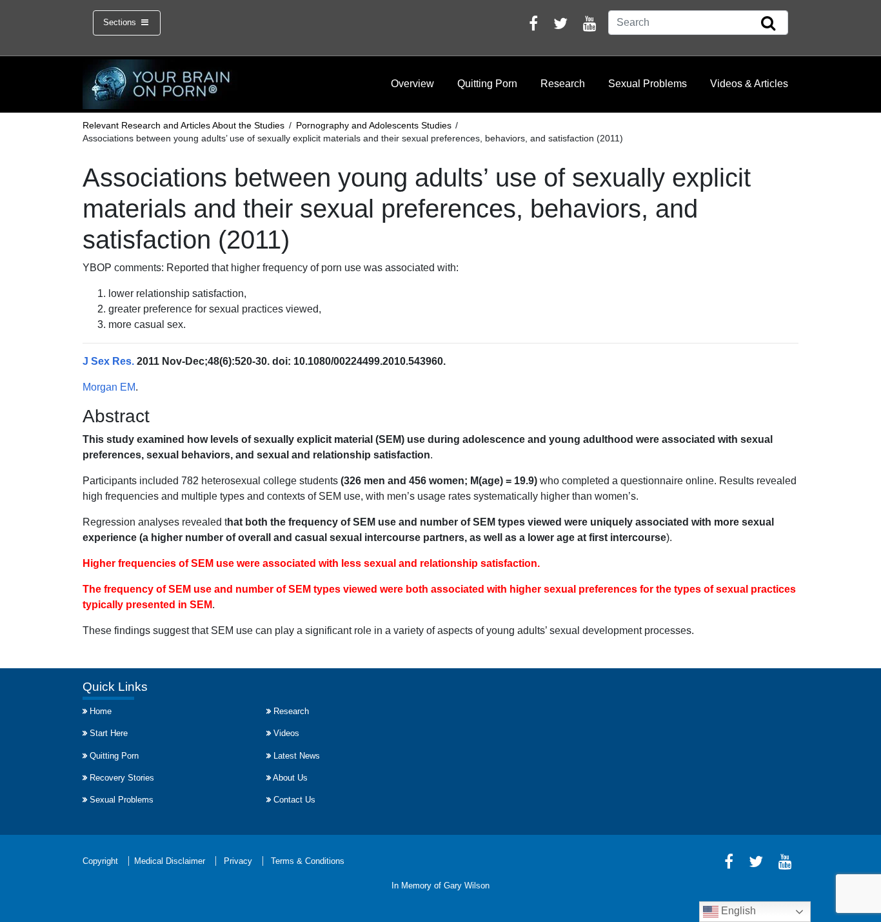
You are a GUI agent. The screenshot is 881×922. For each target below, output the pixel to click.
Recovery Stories (122, 778)
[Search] (768, 24)
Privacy (238, 861)
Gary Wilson (467, 885)
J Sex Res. (108, 361)
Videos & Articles (749, 83)
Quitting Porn (487, 83)
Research (562, 83)
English (737, 910)
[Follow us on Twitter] (560, 25)
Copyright (100, 861)
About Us (290, 778)
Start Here (109, 733)
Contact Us (294, 799)
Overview (412, 83)
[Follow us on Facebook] (533, 25)
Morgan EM (109, 387)
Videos (286, 733)
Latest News (296, 756)
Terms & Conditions (307, 861)
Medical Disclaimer (169, 861)
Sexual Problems (647, 83)
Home (101, 711)
